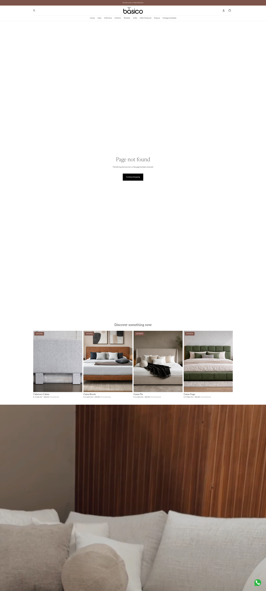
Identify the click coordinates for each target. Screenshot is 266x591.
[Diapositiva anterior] (37, 361)
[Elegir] (78, 387)
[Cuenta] (224, 10)
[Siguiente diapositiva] (78, 361)
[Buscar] (34, 10)
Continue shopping (133, 177)
